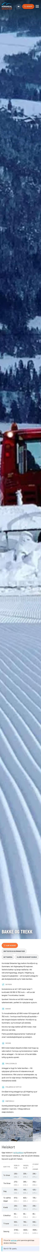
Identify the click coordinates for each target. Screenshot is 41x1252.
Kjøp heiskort (11, 945)
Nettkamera (7, 957)
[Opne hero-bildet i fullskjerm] (20, 469)
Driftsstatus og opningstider (14, 951)
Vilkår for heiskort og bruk (27, 957)
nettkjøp (14, 1240)
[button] (37, 6)
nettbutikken (18, 1152)
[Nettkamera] (18, 6)
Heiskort (29, 6)
